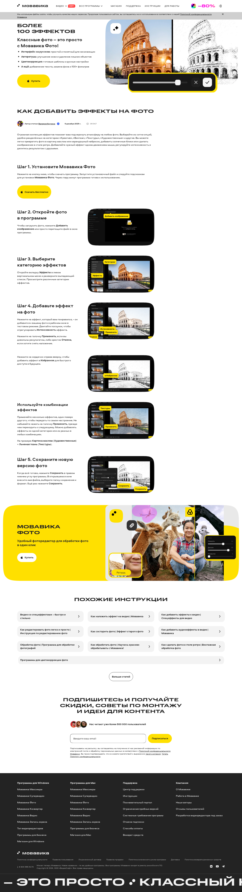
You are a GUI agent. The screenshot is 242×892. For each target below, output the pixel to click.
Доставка (175, 859)
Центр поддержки (133, 789)
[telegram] (223, 866)
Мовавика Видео (27, 815)
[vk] (211, 866)
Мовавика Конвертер (30, 808)
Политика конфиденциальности (32, 859)
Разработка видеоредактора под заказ (199, 815)
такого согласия (153, 754)
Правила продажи (114, 859)
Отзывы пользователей (190, 808)
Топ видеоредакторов (30, 828)
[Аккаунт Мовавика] (220, 5)
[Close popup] (223, 15)
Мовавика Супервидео (30, 795)
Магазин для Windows (30, 841)
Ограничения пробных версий (140, 808)
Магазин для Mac (80, 834)
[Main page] (32, 6)
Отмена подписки (133, 822)
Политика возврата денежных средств (203, 859)
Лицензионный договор (89, 859)
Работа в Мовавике (187, 795)
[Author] (20, 124)
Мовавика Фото (26, 802)
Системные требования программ (143, 815)
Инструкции (130, 795)
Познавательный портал (137, 802)
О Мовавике (183, 789)
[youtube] (217, 866)
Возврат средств (133, 834)
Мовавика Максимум (29, 789)
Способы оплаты (133, 828)
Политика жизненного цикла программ (147, 859)
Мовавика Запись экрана (32, 822)
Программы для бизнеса (31, 834)
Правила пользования (62, 859)
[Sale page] (203, 6)
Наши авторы (184, 802)
